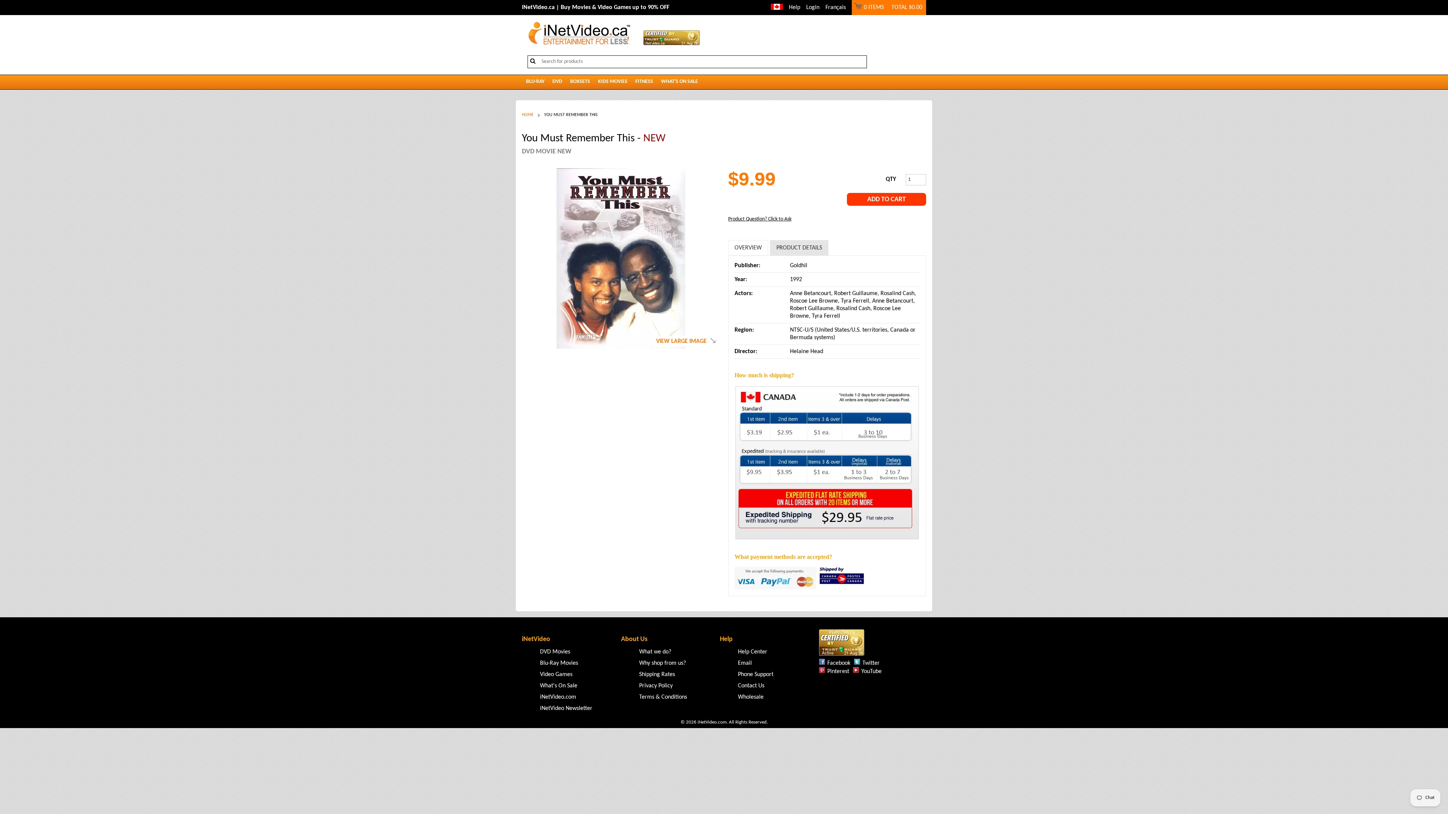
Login (812, 8)
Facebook (838, 663)
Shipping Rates (657, 675)
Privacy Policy (656, 686)
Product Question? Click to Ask (759, 219)
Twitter (871, 663)
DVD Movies (555, 652)
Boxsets (580, 81)
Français (835, 8)
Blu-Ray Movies (559, 663)
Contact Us (751, 686)
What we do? (655, 652)
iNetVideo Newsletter (566, 708)
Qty (891, 179)
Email (745, 663)
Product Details (799, 248)
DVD (557, 81)
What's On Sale (679, 81)
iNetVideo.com (558, 697)
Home (528, 115)
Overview (748, 248)
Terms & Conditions (663, 697)
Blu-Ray (535, 81)
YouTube (871, 672)
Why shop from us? (662, 663)
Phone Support (755, 675)
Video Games (556, 675)
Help (794, 8)
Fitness (644, 81)
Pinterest (838, 672)
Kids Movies (612, 81)
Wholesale (751, 697)
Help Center (752, 652)
